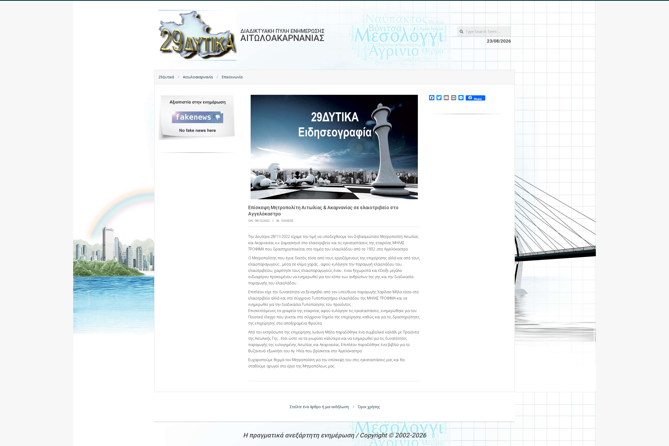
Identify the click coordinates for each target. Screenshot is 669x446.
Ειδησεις (287, 220)
